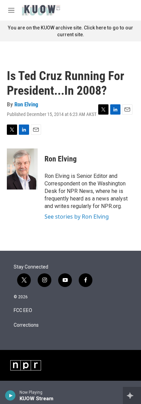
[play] (10, 395)
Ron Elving (26, 104)
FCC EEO (23, 310)
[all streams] (132, 395)
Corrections (26, 325)
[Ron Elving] (22, 169)
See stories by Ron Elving (76, 216)
